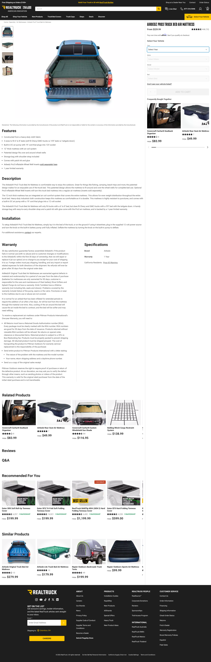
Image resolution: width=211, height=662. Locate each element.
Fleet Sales (164, 645)
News (78, 611)
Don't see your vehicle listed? (159, 84)
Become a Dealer (82, 633)
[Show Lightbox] (79, 72)
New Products (37, 17)
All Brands (108, 611)
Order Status (204, 2)
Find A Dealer (165, 625)
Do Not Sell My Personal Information (94, 655)
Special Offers (109, 615)
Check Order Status (167, 615)
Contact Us (164, 596)
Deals (91, 17)
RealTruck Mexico (138, 637)
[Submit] (63, 623)
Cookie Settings (133, 655)
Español (163, 640)
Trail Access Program (140, 615)
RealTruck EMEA (138, 632)
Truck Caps (70, 17)
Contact (192, 2)
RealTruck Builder (106, 2)
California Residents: (101, 262)
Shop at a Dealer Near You (175, 2)
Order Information (166, 601)
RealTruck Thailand (139, 642)
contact (28, 232)
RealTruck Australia (139, 627)
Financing (163, 606)
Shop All (4, 17)
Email (29, 618)
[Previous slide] (148, 147)
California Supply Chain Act (117, 655)
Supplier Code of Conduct (85, 620)
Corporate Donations (140, 601)
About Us (79, 596)
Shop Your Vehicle (20, 17)
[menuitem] (4, 17)
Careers (79, 601)
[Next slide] (207, 147)
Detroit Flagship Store (84, 638)
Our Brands (80, 606)
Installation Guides (111, 596)
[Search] (158, 9)
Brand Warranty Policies (169, 635)
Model (149, 65)
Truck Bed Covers (54, 17)
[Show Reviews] (200, 29)
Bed (148, 74)
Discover (101, 17)
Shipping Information (168, 611)
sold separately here (48, 164)
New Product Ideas (111, 625)
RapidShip (108, 601)
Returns (163, 620)
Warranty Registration (168, 630)
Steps (82, 17)
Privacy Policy (81, 615)
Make (149, 55)
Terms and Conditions (148, 655)
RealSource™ (137, 596)
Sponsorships (137, 611)
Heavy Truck (108, 620)
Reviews (135, 606)
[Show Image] (7, 31)
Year (148, 45)
